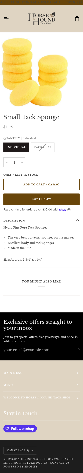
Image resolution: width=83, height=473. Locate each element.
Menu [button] (8, 385)
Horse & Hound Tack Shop (29, 459)
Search (67, 459)
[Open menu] (9, 18)
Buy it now (41, 199)
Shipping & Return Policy (25, 462)
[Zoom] (8, 99)
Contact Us (60, 462)
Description (14, 220)
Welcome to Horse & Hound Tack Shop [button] (37, 397)
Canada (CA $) (18, 450)
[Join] (76, 349)
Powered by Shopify (20, 466)
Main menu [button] (13, 372)
